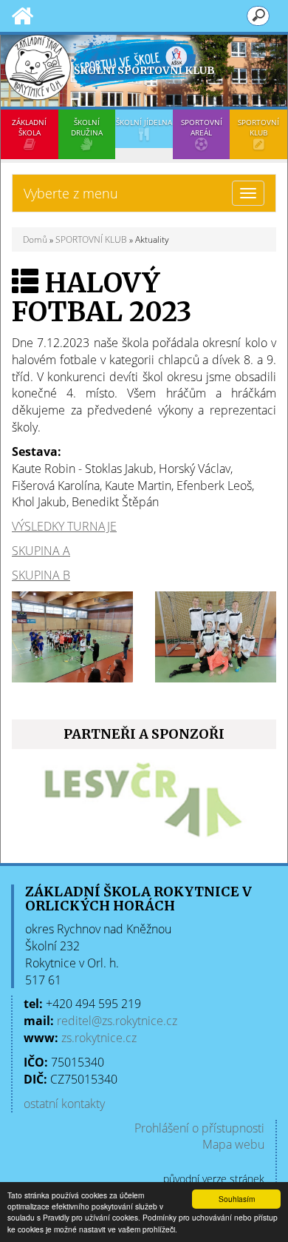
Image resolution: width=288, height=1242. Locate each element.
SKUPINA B (41, 575)
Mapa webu (233, 1144)
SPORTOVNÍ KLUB (258, 127)
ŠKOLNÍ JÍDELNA (144, 122)
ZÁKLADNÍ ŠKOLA (29, 127)
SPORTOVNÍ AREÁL (201, 127)
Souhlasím (237, 1198)
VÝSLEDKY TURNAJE (64, 526)
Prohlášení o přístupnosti (199, 1128)
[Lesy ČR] (144, 804)
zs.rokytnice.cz (99, 1038)
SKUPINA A (41, 551)
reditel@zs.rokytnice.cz (117, 1021)
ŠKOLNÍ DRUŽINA (87, 127)
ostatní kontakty (64, 1103)
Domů (35, 239)
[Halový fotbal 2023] (72, 636)
